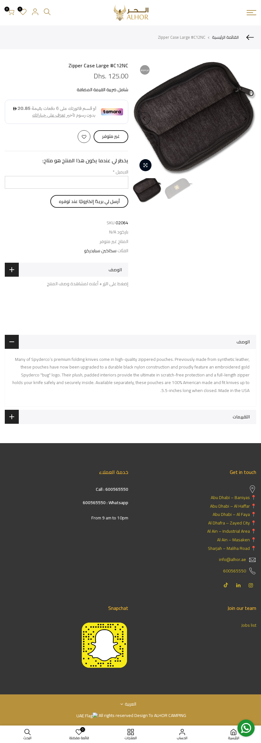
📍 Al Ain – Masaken (236, 540)
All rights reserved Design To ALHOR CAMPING (142, 715)
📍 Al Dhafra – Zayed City (232, 523)
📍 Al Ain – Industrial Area (231, 531)
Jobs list (248, 625)
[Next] (144, 118)
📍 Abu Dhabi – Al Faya (234, 514)
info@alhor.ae (232, 559)
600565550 (234, 571)
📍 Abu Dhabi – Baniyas (233, 497)
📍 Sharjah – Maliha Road (232, 548)
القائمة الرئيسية (225, 37)
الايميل (120, 172)
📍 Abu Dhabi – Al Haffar (233, 506)
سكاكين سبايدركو (100, 251)
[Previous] (245, 118)
